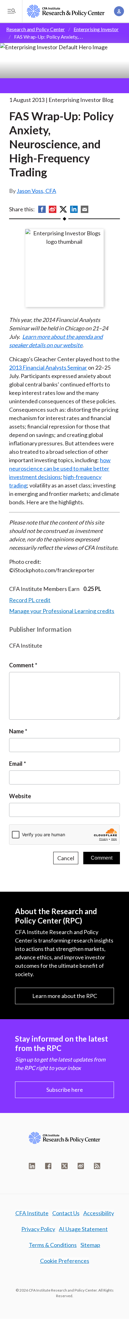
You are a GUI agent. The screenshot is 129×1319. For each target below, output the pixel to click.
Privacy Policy (38, 1228)
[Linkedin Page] (32, 1166)
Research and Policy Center (35, 29)
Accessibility (98, 1213)
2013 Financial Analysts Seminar (48, 367)
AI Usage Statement (83, 1228)
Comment (21, 665)
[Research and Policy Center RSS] (97, 1166)
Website (20, 796)
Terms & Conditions (53, 1244)
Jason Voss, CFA (36, 190)
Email (16, 763)
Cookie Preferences (64, 1260)
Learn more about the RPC (64, 995)
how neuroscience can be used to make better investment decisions (60, 468)
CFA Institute (32, 1213)
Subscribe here (64, 1089)
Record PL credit (29, 600)
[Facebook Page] (48, 1166)
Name (16, 731)
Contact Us (66, 1213)
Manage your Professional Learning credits (61, 610)
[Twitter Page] (64, 1166)
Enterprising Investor (96, 29)
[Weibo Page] (81, 1166)
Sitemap (90, 1244)
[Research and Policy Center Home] (66, 11)
